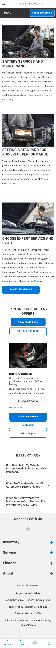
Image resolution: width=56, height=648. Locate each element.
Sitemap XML (22, 613)
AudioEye (36, 613)
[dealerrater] (28, 529)
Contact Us (28, 425)
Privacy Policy (15, 607)
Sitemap (42, 607)
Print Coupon (28, 434)
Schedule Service (42, 13)
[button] (28, 468)
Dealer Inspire (28, 625)
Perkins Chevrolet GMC (38, 600)
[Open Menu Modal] (3, 4)
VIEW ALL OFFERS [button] (28, 322)
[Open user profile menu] (49, 643)
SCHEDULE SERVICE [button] (21, 290)
